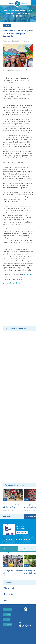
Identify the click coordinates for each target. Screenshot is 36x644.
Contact (7, 614)
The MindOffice (29, 633)
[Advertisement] (18, 306)
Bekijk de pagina (22, 532)
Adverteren (8, 610)
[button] (7, 539)
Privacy (7, 619)
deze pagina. (27, 274)
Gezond (7, 25)
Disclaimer (8, 624)
